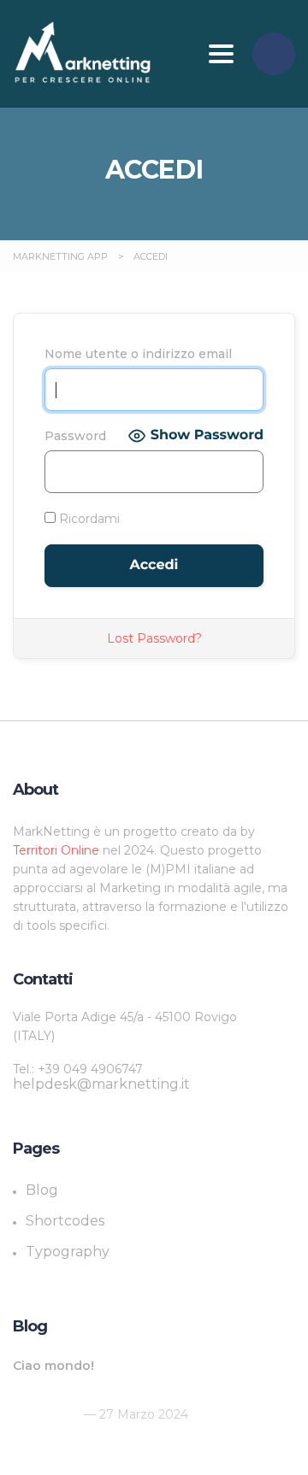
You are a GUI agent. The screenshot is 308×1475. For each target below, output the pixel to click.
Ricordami (88, 518)
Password (75, 436)
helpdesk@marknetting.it (101, 1084)
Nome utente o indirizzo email (138, 353)
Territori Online (58, 850)
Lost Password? (154, 638)
